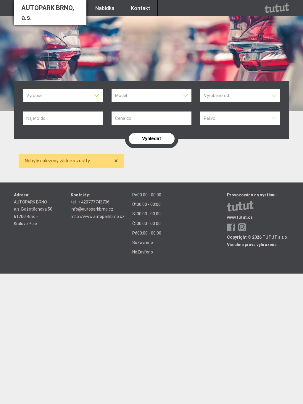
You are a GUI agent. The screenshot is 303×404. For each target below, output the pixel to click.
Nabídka (105, 8)
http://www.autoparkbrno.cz (98, 216)
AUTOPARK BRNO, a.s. (47, 12)
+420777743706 (93, 202)
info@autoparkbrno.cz (92, 209)
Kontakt (140, 8)
